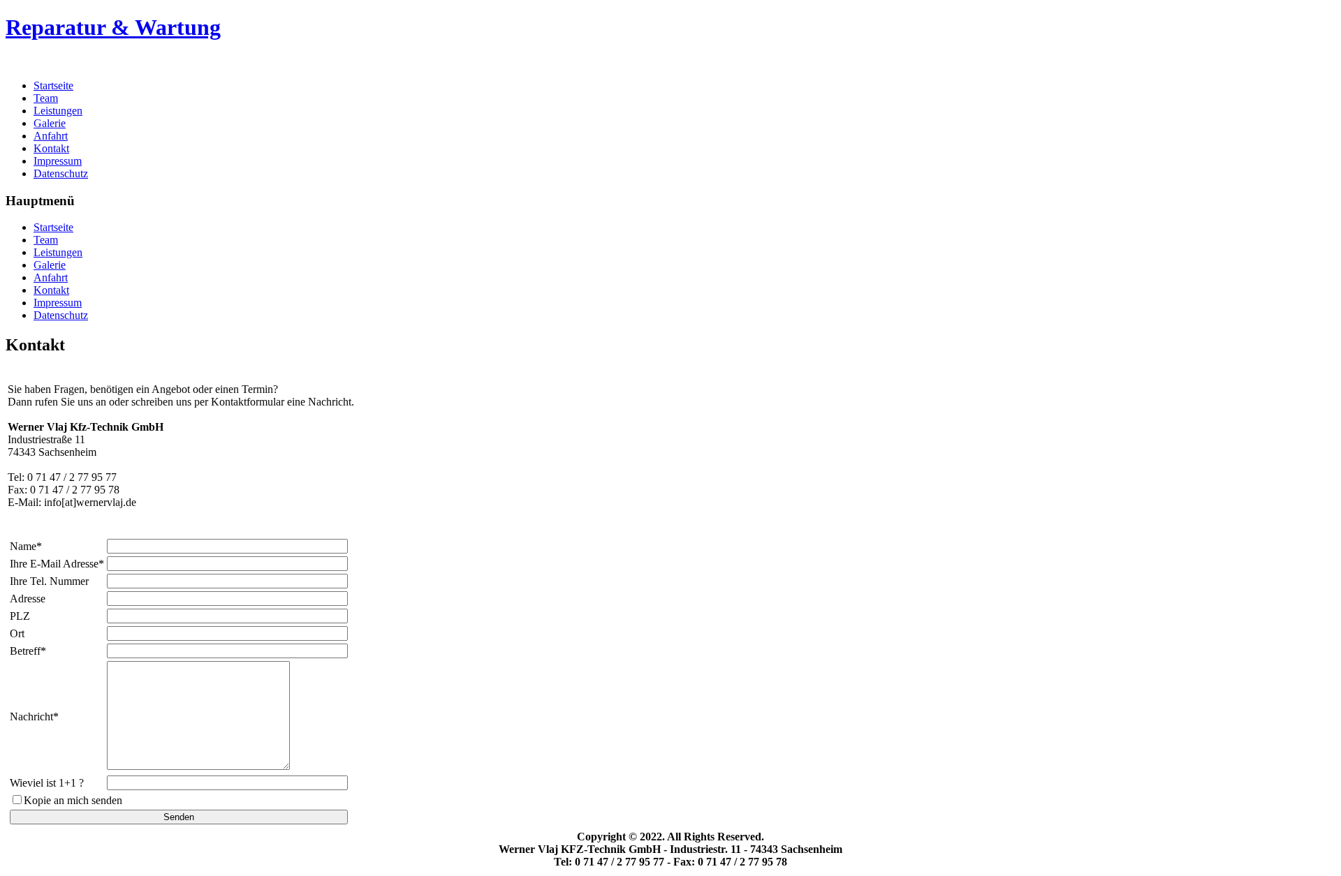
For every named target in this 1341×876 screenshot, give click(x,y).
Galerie (50, 123)
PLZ (20, 616)
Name (23, 546)
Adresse (27, 598)
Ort (17, 633)
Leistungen (58, 111)
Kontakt (51, 148)
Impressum (58, 161)
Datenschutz (61, 173)
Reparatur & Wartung (113, 27)
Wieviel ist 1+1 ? (47, 783)
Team (46, 98)
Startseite (53, 85)
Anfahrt (51, 136)
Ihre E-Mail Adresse (54, 564)
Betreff (25, 651)
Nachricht (31, 716)
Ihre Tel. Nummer (49, 581)
